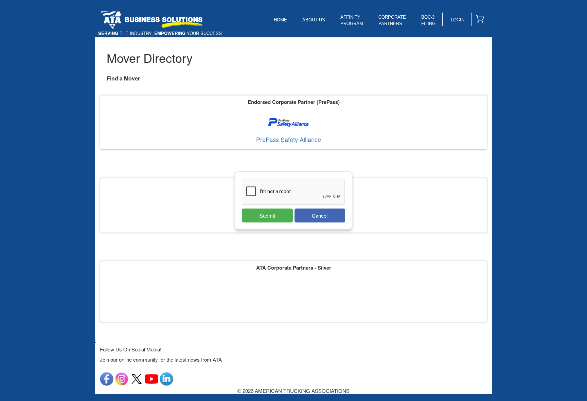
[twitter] (136, 378)
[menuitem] (483, 17)
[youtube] (151, 378)
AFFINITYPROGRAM (351, 20)
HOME (280, 19)
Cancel (319, 215)
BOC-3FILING (428, 20)
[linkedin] (166, 378)
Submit (267, 215)
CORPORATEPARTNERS (392, 20)
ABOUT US (313, 19)
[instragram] (121, 378)
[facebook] (106, 378)
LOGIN (457, 19)
